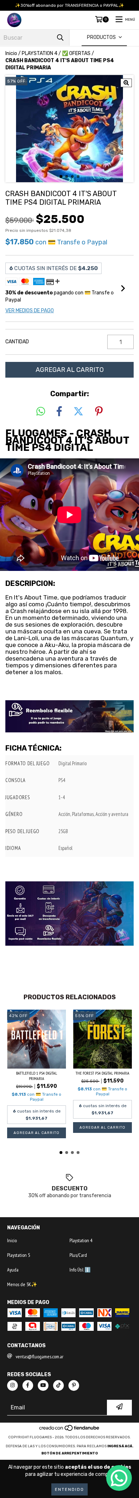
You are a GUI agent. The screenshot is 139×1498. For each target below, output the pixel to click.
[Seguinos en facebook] (27, 1385)
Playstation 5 (18, 1255)
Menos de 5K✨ (22, 1284)
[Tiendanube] (69, 1430)
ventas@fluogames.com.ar (39, 1356)
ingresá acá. (120, 1446)
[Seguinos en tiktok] (58, 1385)
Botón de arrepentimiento (69, 1453)
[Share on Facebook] (59, 411)
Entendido (69, 1489)
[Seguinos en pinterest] (73, 1385)
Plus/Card (78, 1255)
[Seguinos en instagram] (12, 1385)
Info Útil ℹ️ (80, 1269)
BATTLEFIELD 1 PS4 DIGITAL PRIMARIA (36, 1075)
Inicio (11, 53)
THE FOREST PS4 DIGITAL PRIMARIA (102, 1073)
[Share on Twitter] (78, 411)
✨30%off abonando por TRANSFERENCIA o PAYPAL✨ (69, 5)
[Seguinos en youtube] (43, 1385)
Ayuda (13, 1269)
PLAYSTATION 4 (39, 53)
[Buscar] (60, 38)
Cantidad (17, 342)
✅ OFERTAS (76, 53)
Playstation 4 (81, 1240)
